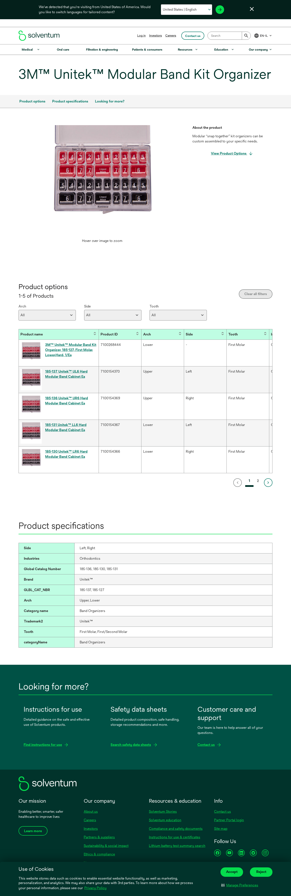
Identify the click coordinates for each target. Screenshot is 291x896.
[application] (102, 181)
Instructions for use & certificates (174, 837)
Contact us (222, 812)
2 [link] (258, 481)
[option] (102, 185)
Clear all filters (255, 294)
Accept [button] (232, 872)
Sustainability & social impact (106, 846)
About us (91, 812)
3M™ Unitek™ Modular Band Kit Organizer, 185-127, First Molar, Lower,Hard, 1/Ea (70, 350)
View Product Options (229, 153)
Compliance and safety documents (176, 829)
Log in (141, 35)
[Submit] (246, 36)
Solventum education (165, 820)
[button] (239, 885)
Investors (155, 35)
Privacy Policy (95, 888)
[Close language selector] (251, 9)
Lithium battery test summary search (177, 846)
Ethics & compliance (99, 854)
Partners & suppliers (99, 837)
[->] (220, 9)
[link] (238, 482)
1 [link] (249, 481)
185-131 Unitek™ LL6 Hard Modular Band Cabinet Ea (65, 427)
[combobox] (229, 36)
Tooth (154, 306)
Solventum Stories (163, 812)
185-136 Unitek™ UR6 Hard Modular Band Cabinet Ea (66, 400)
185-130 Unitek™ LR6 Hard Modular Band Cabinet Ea (66, 454)
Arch (22, 306)
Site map (220, 829)
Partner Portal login (229, 820)
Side (87, 306)
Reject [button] (261, 872)
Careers (170, 35)
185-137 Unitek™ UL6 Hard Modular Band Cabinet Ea (66, 374)
